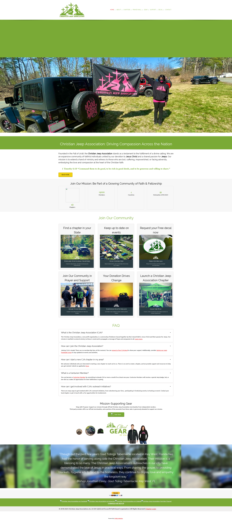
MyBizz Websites (118, 518)
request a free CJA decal (120, 350)
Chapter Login (151, 509)
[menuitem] (112, 10)
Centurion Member (79, 377)
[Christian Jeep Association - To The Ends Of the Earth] (72, 10)
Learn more (138, 339)
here (87, 366)
